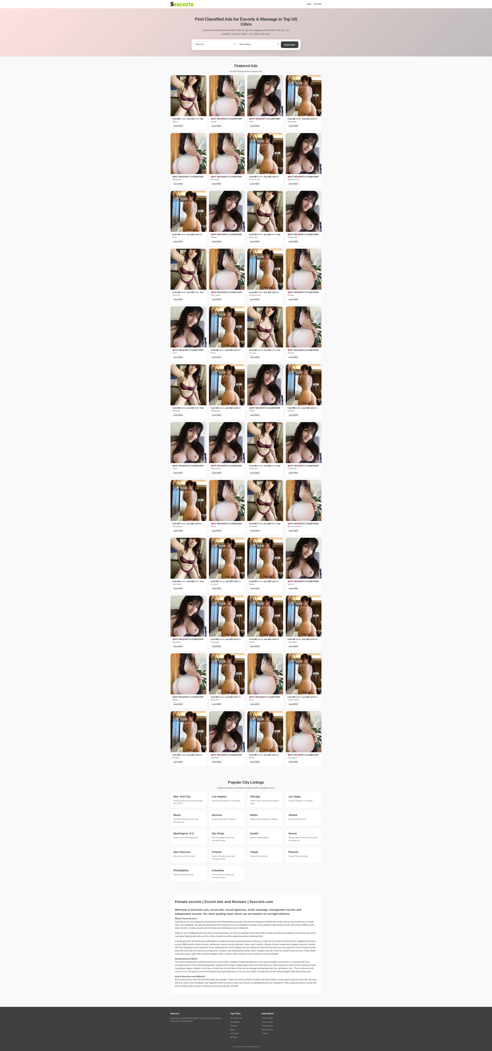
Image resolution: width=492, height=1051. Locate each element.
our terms (205, 936)
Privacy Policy (267, 1026)
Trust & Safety (267, 1018)
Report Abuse (267, 1029)
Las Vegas (234, 1033)
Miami (232, 1029)
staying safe (190, 936)
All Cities (233, 1037)
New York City (236, 1018)
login (309, 4)
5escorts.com (248, 941)
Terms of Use (267, 1022)
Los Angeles (235, 1022)
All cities (318, 4)
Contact (265, 1033)
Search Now (289, 45)
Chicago (233, 1026)
